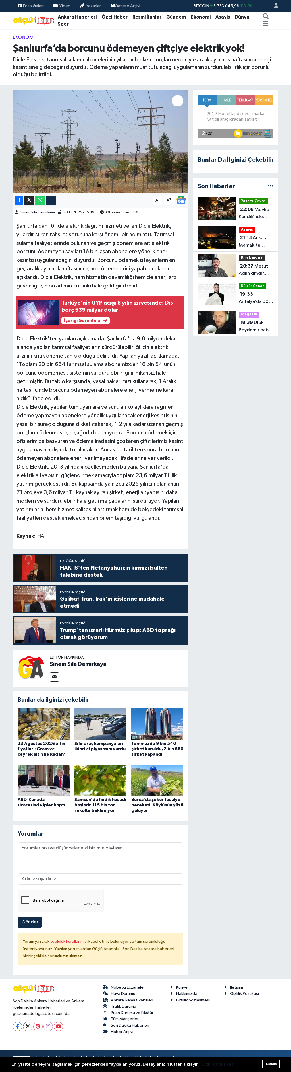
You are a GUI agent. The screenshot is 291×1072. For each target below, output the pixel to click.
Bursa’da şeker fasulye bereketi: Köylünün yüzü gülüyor (157, 805)
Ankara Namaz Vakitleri (132, 1000)
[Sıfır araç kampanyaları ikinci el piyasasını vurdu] (100, 723)
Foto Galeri (33, 6)
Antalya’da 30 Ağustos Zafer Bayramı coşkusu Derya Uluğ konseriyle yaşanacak (256, 298)
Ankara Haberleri (77, 17)
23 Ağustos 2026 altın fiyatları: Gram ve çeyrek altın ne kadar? (41, 749)
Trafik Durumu (123, 1006)
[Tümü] (270, 186)
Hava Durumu (123, 993)
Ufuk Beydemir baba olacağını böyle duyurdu (255, 327)
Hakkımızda (186, 993)
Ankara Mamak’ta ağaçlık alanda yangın (254, 242)
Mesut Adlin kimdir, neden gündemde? (253, 270)
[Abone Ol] (181, 200)
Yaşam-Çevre (253, 201)
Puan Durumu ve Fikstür (132, 1013)
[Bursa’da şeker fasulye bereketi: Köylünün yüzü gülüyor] (157, 780)
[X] (27, 1026)
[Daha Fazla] (51, 200)
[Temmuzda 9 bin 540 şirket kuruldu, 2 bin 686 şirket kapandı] (157, 723)
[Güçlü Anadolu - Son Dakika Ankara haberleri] (34, 20)
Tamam (271, 1063)
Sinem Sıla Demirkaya (37, 212)
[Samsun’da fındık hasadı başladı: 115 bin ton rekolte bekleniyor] (100, 780)
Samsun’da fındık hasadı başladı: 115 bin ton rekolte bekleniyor (100, 805)
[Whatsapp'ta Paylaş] (40, 200)
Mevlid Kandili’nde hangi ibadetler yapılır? (255, 214)
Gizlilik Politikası (244, 993)
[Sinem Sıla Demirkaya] (31, 668)
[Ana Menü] (265, 24)
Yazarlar (93, 6)
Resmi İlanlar (146, 17)
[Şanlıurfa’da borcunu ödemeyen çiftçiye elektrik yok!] (100, 141)
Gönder (30, 922)
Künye (182, 987)
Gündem (176, 17)
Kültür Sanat (252, 286)
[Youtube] (58, 1026)
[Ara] (265, 17)
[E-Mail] (54, 677)
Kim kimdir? (252, 258)
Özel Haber (114, 17)
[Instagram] (48, 1026)
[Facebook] (17, 1026)
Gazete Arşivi (127, 6)
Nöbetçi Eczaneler (128, 987)
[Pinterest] (38, 1026)
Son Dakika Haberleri (130, 1025)
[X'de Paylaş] (29, 200)
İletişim (236, 987)
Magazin (249, 314)
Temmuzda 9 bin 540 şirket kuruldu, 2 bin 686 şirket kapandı (157, 749)
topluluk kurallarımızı (69, 941)
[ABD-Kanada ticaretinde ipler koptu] (44, 780)
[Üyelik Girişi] (273, 6)
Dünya (242, 17)
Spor (63, 24)
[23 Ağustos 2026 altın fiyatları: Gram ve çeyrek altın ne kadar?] (44, 723)
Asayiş (222, 17)
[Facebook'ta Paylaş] (19, 200)
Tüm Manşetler (125, 1019)
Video (64, 6)
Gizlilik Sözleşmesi (193, 1000)
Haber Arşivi (122, 1032)
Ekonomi (201, 17)
